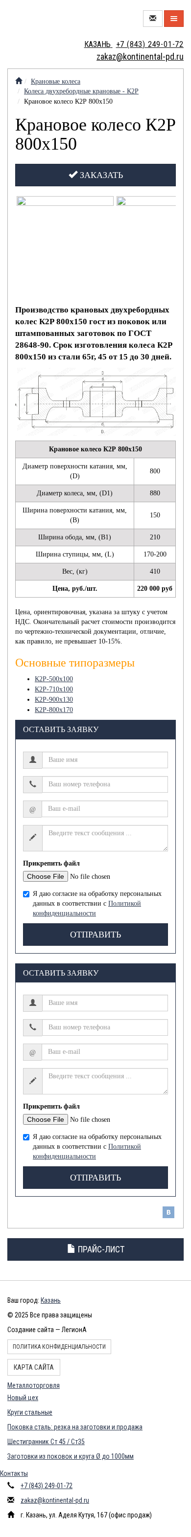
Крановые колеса (55, 81)
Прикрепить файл (51, 863)
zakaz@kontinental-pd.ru (55, 1500)
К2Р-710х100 (54, 689)
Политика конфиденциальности (59, 1346)
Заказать (100, 175)
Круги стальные (29, 1412)
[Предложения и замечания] (153, 18)
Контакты (14, 1473)
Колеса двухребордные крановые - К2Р (81, 91)
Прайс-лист (100, 1249)
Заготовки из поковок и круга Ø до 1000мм (70, 1456)
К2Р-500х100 (54, 679)
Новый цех (22, 1398)
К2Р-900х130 (54, 699)
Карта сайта (34, 1367)
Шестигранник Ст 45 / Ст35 (46, 1442)
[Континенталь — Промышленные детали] (18, 81)
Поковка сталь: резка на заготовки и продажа (75, 1427)
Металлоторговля (33, 1385)
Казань (51, 1300)
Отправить (95, 934)
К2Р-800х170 (54, 709)
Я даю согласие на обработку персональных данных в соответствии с (97, 903)
